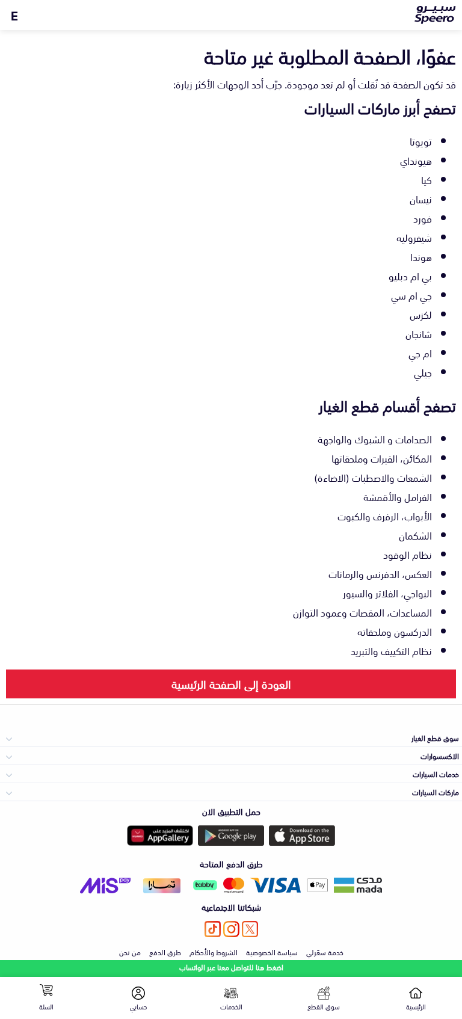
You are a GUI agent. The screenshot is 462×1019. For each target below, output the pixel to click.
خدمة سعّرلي (324, 951)
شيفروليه (414, 237)
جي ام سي (411, 294)
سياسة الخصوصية (272, 951)
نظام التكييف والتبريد (391, 650)
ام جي (420, 352)
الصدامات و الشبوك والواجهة (375, 438)
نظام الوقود (407, 554)
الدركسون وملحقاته (394, 631)
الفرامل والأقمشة (397, 496)
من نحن (130, 951)
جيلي (423, 371)
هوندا (421, 256)
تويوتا (421, 140)
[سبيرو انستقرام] (231, 929)
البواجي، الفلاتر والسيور (387, 592)
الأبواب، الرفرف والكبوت (384, 515)
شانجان (418, 333)
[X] (250, 929)
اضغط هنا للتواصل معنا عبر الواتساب (231, 967)
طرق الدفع (165, 951)
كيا (426, 179)
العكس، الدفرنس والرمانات (380, 573)
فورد (422, 217)
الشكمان (415, 534)
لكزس (421, 314)
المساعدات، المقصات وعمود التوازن (362, 611)
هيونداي (416, 160)
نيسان (421, 198)
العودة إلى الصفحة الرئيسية (231, 683)
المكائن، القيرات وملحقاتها (381, 457)
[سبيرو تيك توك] (213, 929)
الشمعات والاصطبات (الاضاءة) (373, 477)
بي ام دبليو (410, 275)
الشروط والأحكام (213, 951)
